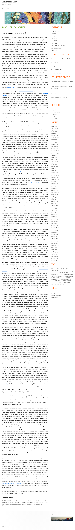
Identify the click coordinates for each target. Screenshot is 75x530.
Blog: (7, 384)
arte (3, 502)
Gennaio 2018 (54, 190)
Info (8, 8)
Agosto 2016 (54, 197)
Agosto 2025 (54, 130)
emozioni (57, 274)
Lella (14, 500)
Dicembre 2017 (55, 192)
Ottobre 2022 (54, 161)
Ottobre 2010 (54, 221)
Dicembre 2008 (55, 240)
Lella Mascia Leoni (10, 1)
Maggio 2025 (54, 135)
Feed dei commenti (56, 295)
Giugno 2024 (54, 142)
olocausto (13, 504)
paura (66, 279)
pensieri (69, 279)
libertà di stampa (44, 502)
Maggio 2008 (54, 253)
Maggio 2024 (54, 144)
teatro (57, 284)
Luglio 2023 (54, 157)
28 (27, 33)
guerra (32, 502)
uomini (66, 284)
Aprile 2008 (54, 254)
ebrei (23, 502)
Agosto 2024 (54, 139)
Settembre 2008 (55, 245)
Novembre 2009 (55, 229)
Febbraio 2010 (54, 223)
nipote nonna (8, 504)
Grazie (53, 34)
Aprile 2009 (54, 236)
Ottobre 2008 (54, 243)
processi (24, 504)
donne (67, 272)
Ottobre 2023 (54, 152)
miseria (61, 277)
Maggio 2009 (54, 234)
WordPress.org (54, 297)
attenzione (62, 268)
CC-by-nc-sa (66, 514)
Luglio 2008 (54, 249)
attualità (55, 31)
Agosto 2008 (54, 247)
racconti (54, 43)
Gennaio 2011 (54, 218)
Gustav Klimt (11, 87)
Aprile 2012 (54, 210)
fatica (62, 274)
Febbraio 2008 (54, 256)
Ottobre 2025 (54, 128)
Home (3, 8)
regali (61, 280)
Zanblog (55, 118)
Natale (68, 278)
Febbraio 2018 (54, 188)
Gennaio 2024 (54, 148)
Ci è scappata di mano (56, 69)
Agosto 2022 (54, 163)
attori (67, 268)
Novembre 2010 (55, 219)
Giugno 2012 (54, 208)
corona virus (55, 272)
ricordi (64, 280)
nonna (53, 279)
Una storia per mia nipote (13, 33)
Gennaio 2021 (54, 174)
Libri (53, 36)
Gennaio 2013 (54, 205)
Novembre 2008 (55, 242)
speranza (61, 282)
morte (64, 277)
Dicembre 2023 (55, 150)
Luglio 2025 (54, 131)
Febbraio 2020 (54, 181)
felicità (65, 274)
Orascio (54, 41)
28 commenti (6, 505)
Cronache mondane (56, 73)
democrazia (6, 502)
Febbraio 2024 (54, 146)
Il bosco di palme (55, 62)
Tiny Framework (9, 526)
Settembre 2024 (55, 137)
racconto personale (21, 500)
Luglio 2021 (54, 168)
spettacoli (28, 500)
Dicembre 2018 (55, 185)
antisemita (44, 500)
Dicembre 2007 (55, 260)
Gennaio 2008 (54, 258)
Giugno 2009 (54, 232)
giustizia (29, 502)
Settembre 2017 (55, 194)
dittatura (19, 502)
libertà (57, 276)
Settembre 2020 (55, 179)
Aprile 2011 (54, 214)
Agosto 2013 (54, 203)
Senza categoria (57, 48)
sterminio (40, 504)
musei (3, 504)
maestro (67, 276)
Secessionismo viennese (32, 504)
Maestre (54, 38)
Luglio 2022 (54, 165)
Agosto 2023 (54, 155)
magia (71, 276)
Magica (53, 278)
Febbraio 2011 (54, 216)
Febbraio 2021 (54, 172)
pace (59, 279)
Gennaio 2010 (54, 225)
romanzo (54, 282)
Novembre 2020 (55, 177)
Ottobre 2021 (54, 166)
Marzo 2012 (54, 212)
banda (61, 271)
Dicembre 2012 (55, 207)
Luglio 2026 (54, 126)
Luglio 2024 (54, 141)
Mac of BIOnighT (57, 112)
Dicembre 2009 (55, 227)
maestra (63, 276)
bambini (55, 270)
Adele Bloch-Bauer (37, 500)
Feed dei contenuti (55, 293)
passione (63, 279)
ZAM (54, 116)
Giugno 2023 (54, 159)
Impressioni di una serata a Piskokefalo (60, 58)
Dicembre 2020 (55, 175)
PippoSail (55, 114)
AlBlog (54, 109)
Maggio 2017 (54, 196)
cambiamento (66, 271)
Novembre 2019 (55, 183)
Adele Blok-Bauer (36, 182)
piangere (53, 280)
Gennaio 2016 (54, 201)
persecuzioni (19, 504)
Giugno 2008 (54, 251)
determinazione (13, 502)
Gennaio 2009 (54, 238)
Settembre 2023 (55, 154)
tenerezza (62, 284)
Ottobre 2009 (54, 230)
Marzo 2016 (54, 199)
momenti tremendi (15, 172)
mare (57, 278)
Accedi (52, 292)
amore (54, 268)
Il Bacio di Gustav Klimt (26, 91)
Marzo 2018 (54, 186)
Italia (55, 276)
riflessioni (69, 280)
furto (25, 502)
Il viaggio (53, 66)
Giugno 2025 (54, 133)
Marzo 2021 (54, 170)
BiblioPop (55, 111)
